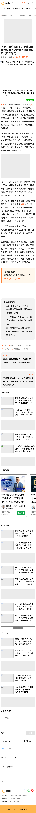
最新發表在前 (28, 741)
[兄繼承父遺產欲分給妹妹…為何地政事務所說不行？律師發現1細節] (7, 401)
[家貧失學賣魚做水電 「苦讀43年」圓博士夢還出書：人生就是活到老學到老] (7, 437)
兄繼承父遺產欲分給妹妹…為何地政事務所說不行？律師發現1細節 (24, 400)
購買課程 (23, 3)
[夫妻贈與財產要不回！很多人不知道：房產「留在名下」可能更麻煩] (7, 545)
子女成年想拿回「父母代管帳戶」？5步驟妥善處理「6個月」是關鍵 (24, 581)
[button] (33, 3)
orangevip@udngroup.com (18, 796)
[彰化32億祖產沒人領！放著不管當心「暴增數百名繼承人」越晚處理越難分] (7, 607)
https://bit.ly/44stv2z (13, 278)
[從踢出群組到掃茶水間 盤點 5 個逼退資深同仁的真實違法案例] (7, 690)
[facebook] (24, 791)
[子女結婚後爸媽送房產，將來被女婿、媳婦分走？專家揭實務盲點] (7, 570)
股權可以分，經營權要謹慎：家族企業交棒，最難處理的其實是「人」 (25, 533)
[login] (29, 3)
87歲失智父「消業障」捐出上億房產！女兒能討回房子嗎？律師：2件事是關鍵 (24, 412)
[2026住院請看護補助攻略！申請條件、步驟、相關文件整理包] (7, 678)
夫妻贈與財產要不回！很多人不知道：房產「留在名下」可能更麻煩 (24, 545)
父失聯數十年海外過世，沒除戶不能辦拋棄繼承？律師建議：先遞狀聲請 (24, 618)
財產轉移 (28, 345)
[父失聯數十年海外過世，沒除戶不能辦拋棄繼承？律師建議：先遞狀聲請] (7, 618)
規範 (2, 733)
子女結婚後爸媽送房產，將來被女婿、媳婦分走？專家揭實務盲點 (24, 570)
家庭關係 (17, 349)
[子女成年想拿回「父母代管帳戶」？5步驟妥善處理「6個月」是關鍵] (7, 582)
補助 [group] (30, 15)
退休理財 (7, 8)
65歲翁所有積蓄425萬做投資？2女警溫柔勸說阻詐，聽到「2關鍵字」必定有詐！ (25, 448)
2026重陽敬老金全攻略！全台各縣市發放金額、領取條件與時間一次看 (24, 641)
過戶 (12, 345)
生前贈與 (6, 349)
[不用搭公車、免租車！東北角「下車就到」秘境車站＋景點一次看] (7, 653)
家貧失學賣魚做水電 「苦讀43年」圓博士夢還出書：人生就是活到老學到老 (24, 437)
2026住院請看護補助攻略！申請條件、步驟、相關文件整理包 (24, 678)
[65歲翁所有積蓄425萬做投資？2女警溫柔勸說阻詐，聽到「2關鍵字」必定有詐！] (7, 449)
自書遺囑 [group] (22, 15)
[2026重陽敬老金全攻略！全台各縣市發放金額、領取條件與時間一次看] (7, 642)
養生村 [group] (4, 15)
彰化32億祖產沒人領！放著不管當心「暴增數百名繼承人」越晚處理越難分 (24, 606)
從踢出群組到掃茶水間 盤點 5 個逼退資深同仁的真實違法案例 (24, 689)
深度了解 (26, 513)
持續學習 (16, 8)
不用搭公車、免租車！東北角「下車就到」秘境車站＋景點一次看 (24, 653)
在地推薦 (26, 8)
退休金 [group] (12, 15)
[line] (28, 791)
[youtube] (32, 791)
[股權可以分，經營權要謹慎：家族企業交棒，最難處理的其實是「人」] (7, 534)
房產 (4, 345)
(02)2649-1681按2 (15, 798)
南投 (19, 345)
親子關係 (27, 349)
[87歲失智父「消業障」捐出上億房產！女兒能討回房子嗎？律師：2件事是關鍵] (7, 412)
